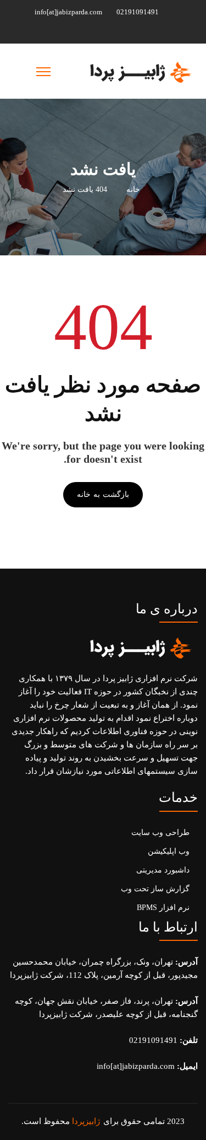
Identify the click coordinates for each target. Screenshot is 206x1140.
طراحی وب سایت (160, 832)
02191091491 (138, 12)
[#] (122, 30)
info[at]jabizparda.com (69, 12)
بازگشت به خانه (103, 494)
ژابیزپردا (86, 1121)
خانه (133, 189)
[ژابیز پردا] (139, 71)
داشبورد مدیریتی (163, 870)
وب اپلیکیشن (169, 851)
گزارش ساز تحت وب (155, 889)
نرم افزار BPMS (163, 907)
